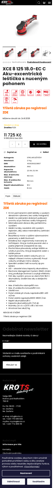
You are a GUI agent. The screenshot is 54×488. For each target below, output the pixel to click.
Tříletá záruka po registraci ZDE (17, 316)
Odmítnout (13, 481)
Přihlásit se (11, 365)
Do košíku (42, 144)
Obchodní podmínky (12, 453)
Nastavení (26, 473)
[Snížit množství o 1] (12, 144)
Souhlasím (39, 481)
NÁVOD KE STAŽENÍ (11, 312)
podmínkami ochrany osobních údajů (24, 354)
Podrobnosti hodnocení (39, 62)
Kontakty (7, 449)
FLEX (14, 127)
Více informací (31, 466)
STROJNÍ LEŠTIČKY (34, 157)
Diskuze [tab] (16, 196)
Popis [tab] (8, 196)
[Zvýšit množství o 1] (25, 144)
